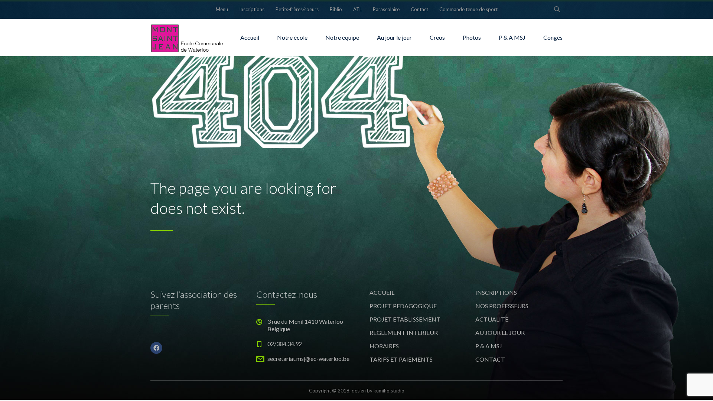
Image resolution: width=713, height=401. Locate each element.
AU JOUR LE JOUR (500, 332)
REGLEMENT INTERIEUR (403, 332)
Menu (222, 9)
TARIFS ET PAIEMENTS (401, 359)
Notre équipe (342, 37)
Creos (437, 37)
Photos (472, 37)
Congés (553, 37)
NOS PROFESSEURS (501, 305)
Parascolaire (386, 9)
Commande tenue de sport (468, 9)
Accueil (249, 37)
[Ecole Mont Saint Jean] (187, 37)
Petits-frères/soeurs (297, 9)
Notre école (292, 37)
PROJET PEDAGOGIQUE (403, 305)
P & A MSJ (512, 37)
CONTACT (490, 359)
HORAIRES (384, 345)
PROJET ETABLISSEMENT (404, 319)
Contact (419, 9)
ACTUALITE (491, 319)
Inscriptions (251, 9)
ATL (357, 9)
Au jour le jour (394, 37)
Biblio (336, 9)
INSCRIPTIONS (496, 292)
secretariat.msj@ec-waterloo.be (308, 358)
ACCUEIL (381, 292)
